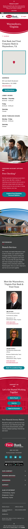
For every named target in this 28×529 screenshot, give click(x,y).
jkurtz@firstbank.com (12, 362)
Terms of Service (19, 506)
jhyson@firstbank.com (12, 323)
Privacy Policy (5, 506)
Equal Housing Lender (20, 509)
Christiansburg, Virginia (8, 492)
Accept (23, 527)
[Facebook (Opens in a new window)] (6, 457)
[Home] (12, 16)
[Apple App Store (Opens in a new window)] (9, 464)
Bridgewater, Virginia (7, 495)
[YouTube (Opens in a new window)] (15, 457)
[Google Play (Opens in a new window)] (19, 464)
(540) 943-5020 (10, 322)
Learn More (14, 10)
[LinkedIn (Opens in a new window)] (20, 457)
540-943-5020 (6, 85)
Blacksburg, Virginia (7, 497)
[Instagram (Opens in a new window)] (10, 457)
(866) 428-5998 (14, 450)
